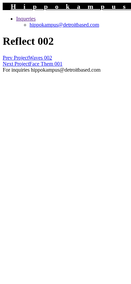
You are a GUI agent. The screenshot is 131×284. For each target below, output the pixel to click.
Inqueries (26, 19)
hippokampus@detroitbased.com (64, 25)
